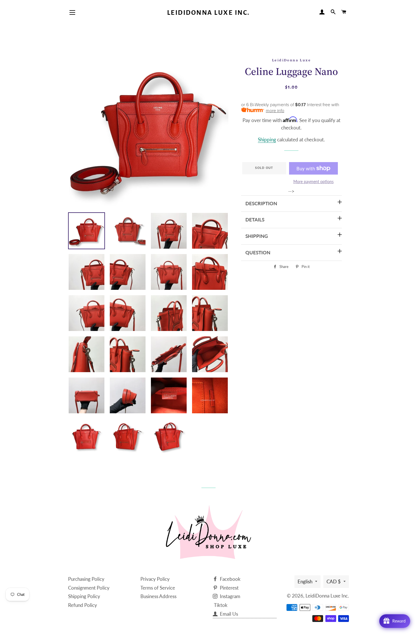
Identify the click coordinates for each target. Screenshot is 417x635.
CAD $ (334, 581)
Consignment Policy (88, 588)
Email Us (228, 614)
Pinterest (229, 588)
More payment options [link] (313, 181)
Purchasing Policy (86, 579)
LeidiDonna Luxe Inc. (208, 12)
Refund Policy (82, 605)
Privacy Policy (155, 579)
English (305, 581)
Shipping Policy (84, 596)
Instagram (229, 596)
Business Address (158, 596)
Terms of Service (157, 588)
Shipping (267, 139)
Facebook (230, 579)
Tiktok (221, 605)
